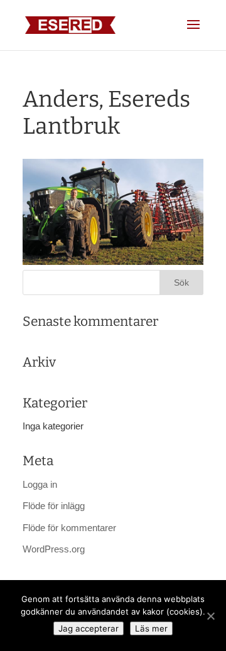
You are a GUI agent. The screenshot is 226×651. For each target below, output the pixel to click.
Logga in (40, 484)
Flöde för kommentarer (69, 527)
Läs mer (151, 628)
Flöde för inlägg (54, 505)
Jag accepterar (88, 628)
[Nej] (210, 616)
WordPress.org (54, 549)
